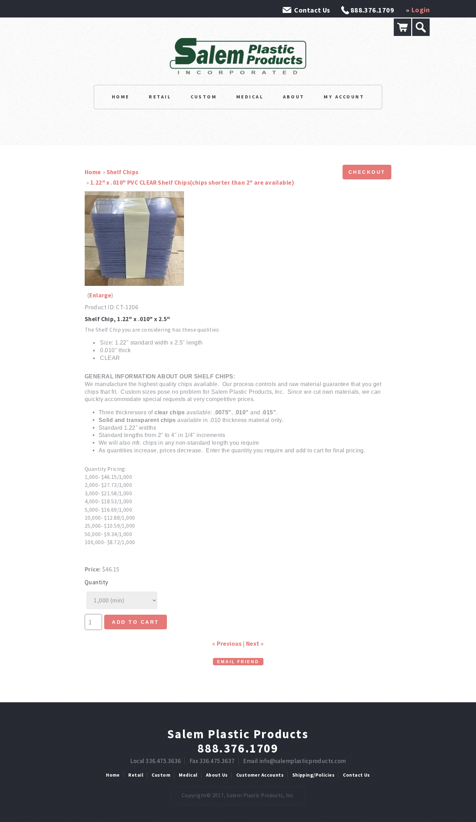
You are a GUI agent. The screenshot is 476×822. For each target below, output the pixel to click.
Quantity (96, 582)
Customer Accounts (260, 775)
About (294, 97)
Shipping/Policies (313, 775)
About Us (217, 775)
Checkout (367, 172)
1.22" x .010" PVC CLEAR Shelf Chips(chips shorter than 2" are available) (192, 182)
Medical (249, 97)
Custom (204, 97)
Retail (160, 97)
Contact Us (312, 10)
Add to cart (135, 622)
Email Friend (238, 661)
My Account (344, 97)
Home (121, 97)
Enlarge (100, 295)
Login (420, 9)
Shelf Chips (123, 172)
